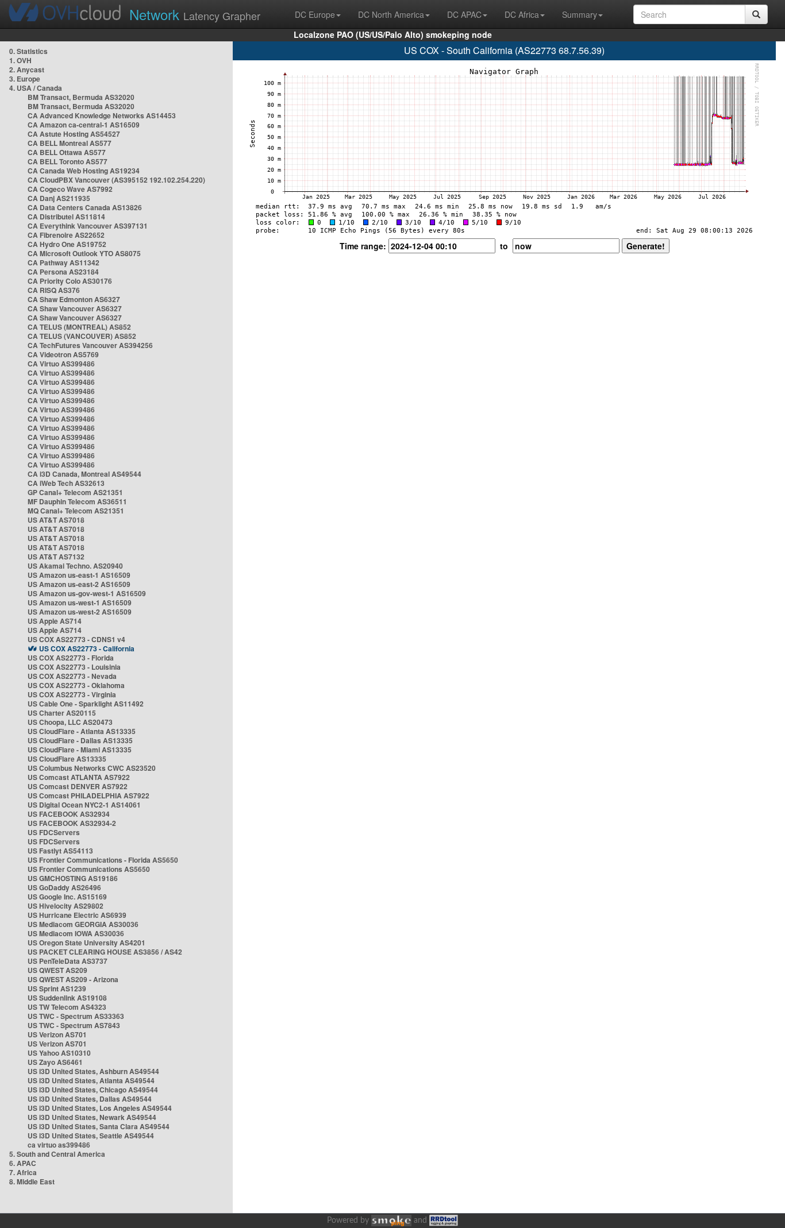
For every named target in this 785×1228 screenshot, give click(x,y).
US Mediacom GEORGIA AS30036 (83, 924)
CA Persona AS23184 (63, 272)
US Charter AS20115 (62, 713)
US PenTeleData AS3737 (67, 961)
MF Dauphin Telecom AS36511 (77, 501)
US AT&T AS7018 (56, 520)
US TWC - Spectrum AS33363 (76, 1016)
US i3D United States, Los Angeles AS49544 (100, 1108)
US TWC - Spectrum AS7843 (74, 1025)
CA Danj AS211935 (59, 198)
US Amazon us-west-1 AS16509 (80, 602)
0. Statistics (28, 51)
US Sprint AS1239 (57, 988)
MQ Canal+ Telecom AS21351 (76, 510)
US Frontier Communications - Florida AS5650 (103, 860)
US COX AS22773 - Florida (71, 657)
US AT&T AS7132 (56, 556)
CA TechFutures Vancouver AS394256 (90, 345)
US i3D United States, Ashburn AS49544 (93, 1071)
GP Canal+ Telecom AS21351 (75, 492)
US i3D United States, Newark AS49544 (92, 1117)
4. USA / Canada (35, 88)
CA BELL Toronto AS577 (67, 161)
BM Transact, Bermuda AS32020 (81, 97)
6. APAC (22, 1163)
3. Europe (24, 79)
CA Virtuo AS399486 (61, 363)
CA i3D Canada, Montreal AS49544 (84, 474)
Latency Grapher (194, 14)
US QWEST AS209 (57, 970)
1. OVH (20, 60)
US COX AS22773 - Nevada (72, 676)
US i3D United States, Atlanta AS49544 (91, 1080)
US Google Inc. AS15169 (67, 896)
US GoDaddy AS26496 (64, 887)
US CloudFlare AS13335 (67, 759)
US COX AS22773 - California (86, 648)
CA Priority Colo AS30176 (70, 281)
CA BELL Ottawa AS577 (67, 152)
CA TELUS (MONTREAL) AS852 (79, 327)
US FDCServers (54, 832)
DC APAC (464, 14)
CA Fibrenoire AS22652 (66, 235)
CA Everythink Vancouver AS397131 (88, 226)
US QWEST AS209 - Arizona (73, 979)
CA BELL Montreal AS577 (69, 143)
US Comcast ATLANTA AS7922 (79, 777)
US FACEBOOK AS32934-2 (72, 823)
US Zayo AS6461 (55, 1062)
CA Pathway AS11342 (63, 262)
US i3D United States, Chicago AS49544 (93, 1089)
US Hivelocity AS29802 (65, 906)
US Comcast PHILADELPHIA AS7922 (88, 795)
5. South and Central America (57, 1154)
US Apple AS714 (55, 621)
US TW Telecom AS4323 (67, 1007)
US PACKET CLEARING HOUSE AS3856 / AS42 (105, 952)
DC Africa (522, 14)
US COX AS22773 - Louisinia (74, 667)
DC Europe (315, 14)
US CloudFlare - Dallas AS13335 (80, 740)
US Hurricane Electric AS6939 (77, 915)
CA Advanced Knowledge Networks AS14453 (102, 115)
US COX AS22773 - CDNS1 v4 (76, 639)
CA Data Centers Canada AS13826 (85, 207)
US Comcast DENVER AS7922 (78, 786)
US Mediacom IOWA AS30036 (76, 933)
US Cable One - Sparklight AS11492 (86, 703)
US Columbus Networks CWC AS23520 (92, 768)
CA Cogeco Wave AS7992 (70, 189)
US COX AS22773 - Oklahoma (76, 685)
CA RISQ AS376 (54, 290)
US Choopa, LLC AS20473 (70, 722)
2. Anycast (26, 69)
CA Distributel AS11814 (66, 216)
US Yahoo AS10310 (59, 1053)
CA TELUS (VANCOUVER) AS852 (82, 336)
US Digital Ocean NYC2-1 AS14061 (84, 805)
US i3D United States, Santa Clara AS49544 (99, 1126)
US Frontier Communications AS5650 (89, 869)
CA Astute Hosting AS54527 (74, 134)
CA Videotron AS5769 (63, 354)
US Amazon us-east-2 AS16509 (79, 584)
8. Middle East (32, 1181)
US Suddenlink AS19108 (67, 998)
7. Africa (23, 1172)
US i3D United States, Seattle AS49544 (91, 1135)
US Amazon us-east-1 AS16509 (79, 575)
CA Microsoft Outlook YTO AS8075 (84, 253)
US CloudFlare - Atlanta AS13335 (82, 731)
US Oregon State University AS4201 (86, 942)
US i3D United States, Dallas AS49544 (90, 1099)
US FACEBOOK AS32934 (69, 814)
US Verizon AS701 (57, 1034)
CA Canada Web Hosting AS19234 (84, 170)
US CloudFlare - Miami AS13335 (80, 749)
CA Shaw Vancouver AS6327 (75, 308)
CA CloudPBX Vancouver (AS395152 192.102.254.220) (116, 180)
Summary (579, 14)
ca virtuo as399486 (59, 1145)
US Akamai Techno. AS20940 (75, 566)
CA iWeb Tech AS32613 (66, 483)
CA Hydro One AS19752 (67, 244)
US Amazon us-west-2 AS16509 (80, 612)
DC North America (391, 14)
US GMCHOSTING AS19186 (73, 878)
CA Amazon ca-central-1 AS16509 (84, 124)
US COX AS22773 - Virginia (72, 694)
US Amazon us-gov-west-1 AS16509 (87, 593)
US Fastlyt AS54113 (60, 850)
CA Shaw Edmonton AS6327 (74, 299)
